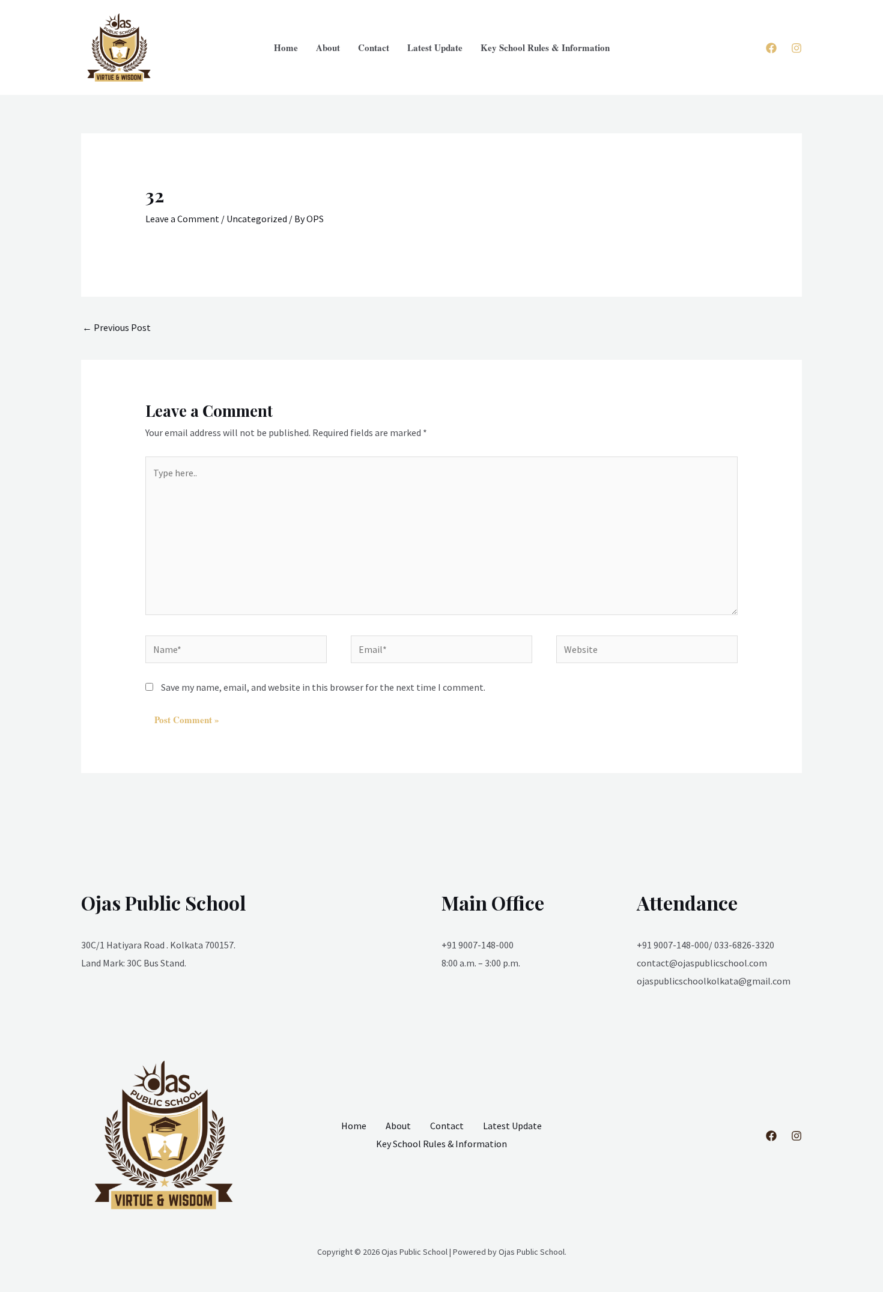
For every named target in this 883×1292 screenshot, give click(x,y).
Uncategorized (256, 219)
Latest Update (435, 47)
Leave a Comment (182, 219)
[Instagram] (796, 48)
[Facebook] (771, 48)
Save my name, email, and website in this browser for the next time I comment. (323, 687)
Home (286, 47)
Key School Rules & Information (545, 47)
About (328, 47)
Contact (373, 47)
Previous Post (116, 327)
